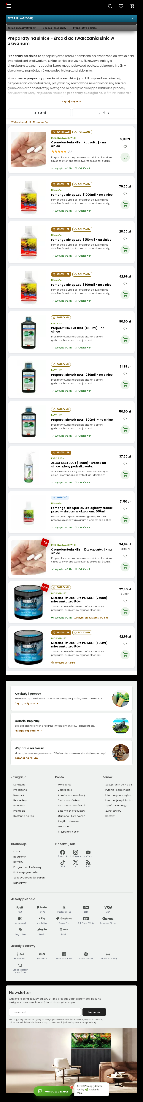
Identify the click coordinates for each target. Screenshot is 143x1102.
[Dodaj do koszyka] (125, 157)
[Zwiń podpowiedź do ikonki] (106, 1085)
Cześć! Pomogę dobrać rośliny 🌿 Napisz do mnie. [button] (89, 1089)
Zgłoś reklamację (115, 805)
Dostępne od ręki (23, 816)
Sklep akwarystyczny (22, 28)
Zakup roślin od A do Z (118, 784)
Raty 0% (18, 862)
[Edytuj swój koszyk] (132, 6)
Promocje (19, 811)
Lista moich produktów (71, 811)
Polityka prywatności (25, 872)
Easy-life (56, 324)
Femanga (56, 190)
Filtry (105, 112)
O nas (16, 851)
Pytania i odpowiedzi (118, 790)
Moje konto (65, 784)
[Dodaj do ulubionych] (125, 146)
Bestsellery (20, 800)
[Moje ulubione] (121, 6)
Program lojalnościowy (27, 867)
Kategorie (19, 784)
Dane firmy (19, 883)
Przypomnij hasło (68, 831)
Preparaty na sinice (85, 28)
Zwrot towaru (113, 811)
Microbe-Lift (58, 593)
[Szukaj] (110, 6)
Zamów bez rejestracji (71, 795)
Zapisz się (94, 1011)
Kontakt (110, 816)
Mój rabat (64, 826)
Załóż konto (65, 790)
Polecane (19, 805)
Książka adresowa (69, 821)
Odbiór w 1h (84, 168)
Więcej (92, 1022)
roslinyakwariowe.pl (63, 138)
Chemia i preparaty (54, 28)
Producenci (20, 790)
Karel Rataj (58, 458)
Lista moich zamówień (71, 805)
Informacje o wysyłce (118, 795)
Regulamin (19, 856)
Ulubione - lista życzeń (71, 816)
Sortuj (42, 112)
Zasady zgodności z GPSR (29, 877)
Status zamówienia (69, 800)
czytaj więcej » (71, 101)
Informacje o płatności (119, 800)
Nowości (18, 795)
